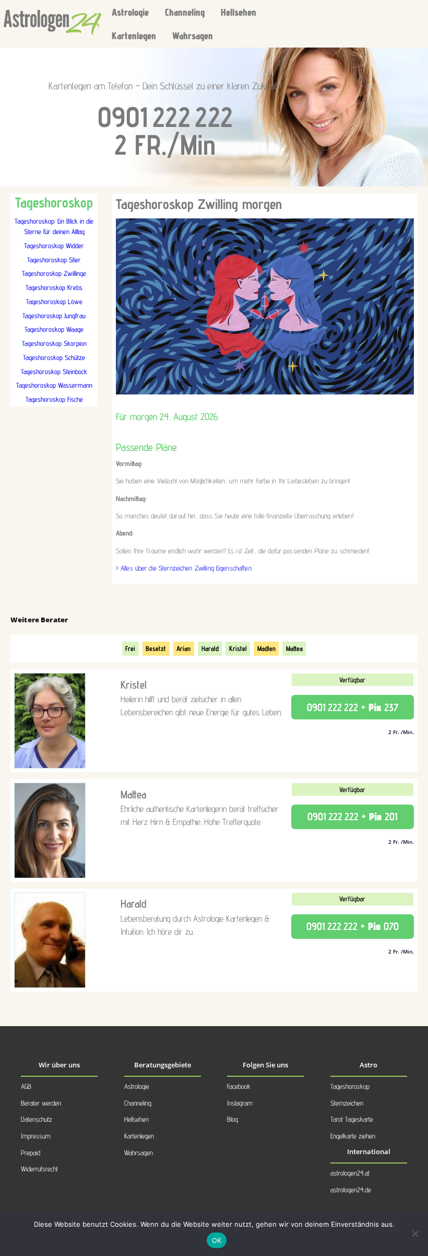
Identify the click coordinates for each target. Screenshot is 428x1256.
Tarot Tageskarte (351, 1119)
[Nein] (415, 1233)
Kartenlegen (134, 35)
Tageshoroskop (350, 1086)
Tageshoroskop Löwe (54, 301)
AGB (26, 1086)
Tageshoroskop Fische (54, 399)
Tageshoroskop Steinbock (54, 371)
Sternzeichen (346, 1103)
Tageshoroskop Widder (54, 245)
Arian (183, 648)
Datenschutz (36, 1119)
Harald (210, 648)
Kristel (238, 648)
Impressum (36, 1136)
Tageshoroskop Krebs (54, 287)
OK (217, 1240)
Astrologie (130, 12)
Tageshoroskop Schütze (54, 357)
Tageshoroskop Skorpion (54, 343)
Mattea (294, 648)
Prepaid (30, 1152)
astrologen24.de (350, 1189)
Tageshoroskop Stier (54, 259)
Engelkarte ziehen (352, 1136)
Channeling (185, 12)
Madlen (266, 648)
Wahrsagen (192, 35)
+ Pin (352, 707)
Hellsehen (238, 12)
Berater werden (41, 1103)
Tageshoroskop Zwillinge (54, 273)
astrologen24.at (350, 1173)
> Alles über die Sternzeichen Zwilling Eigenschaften (184, 568)
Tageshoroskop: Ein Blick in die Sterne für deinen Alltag (54, 226)
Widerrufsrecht (39, 1169)
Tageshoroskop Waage (54, 329)
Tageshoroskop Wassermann (54, 385)
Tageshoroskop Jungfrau (54, 315)
